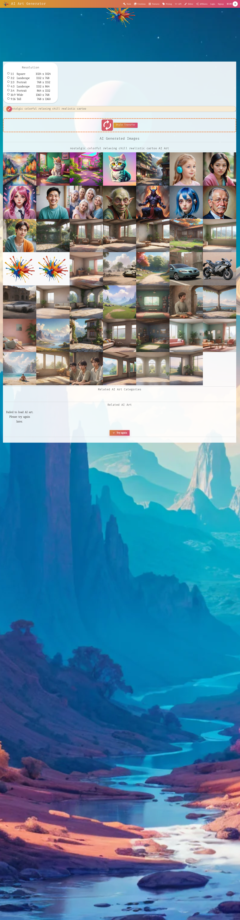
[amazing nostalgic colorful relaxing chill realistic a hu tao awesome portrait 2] (219, 169)
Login (212, 4)
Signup (221, 4)
